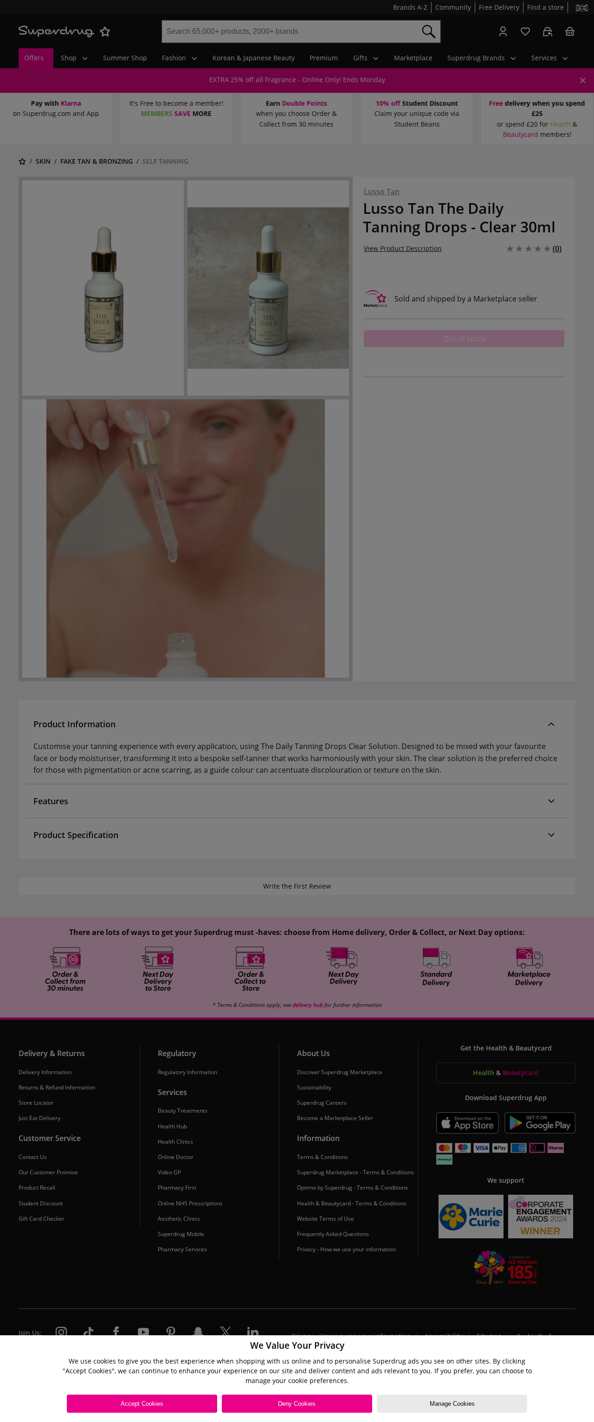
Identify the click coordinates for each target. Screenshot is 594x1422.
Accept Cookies (142, 1403)
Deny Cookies (297, 1403)
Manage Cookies (452, 1403)
